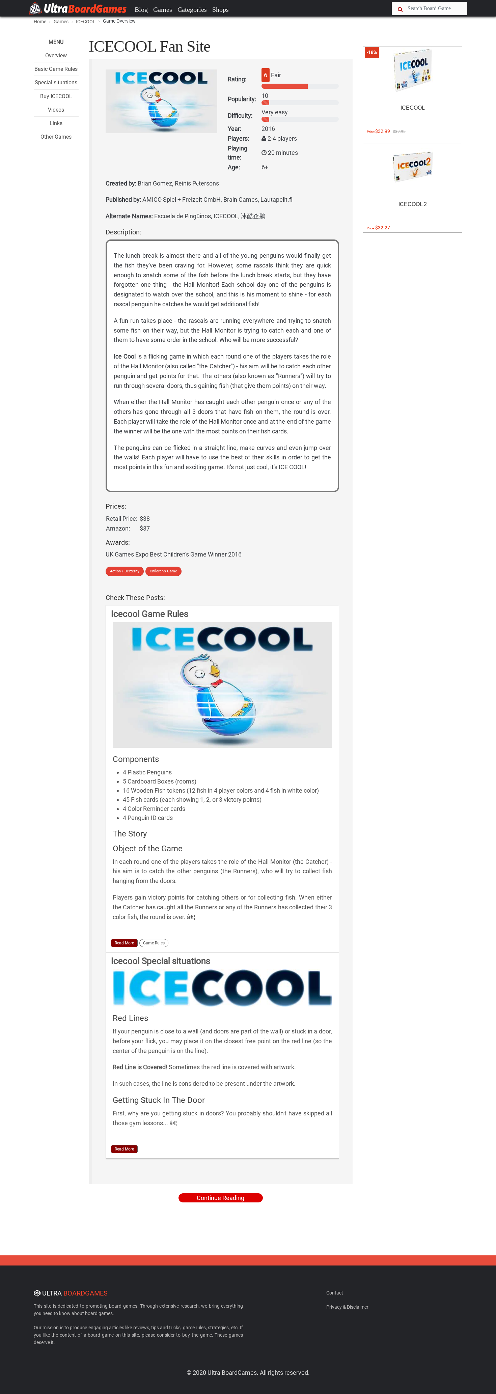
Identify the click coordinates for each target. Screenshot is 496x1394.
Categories (192, 9)
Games (162, 9)
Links (56, 123)
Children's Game (163, 571)
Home (40, 21)
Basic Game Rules (56, 69)
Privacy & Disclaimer (347, 1307)
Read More (124, 943)
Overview (56, 55)
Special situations (56, 82)
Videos (56, 110)
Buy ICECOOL (56, 96)
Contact (334, 1293)
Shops (220, 9)
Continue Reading (220, 1197)
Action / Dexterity (124, 571)
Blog (141, 9)
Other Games (56, 137)
